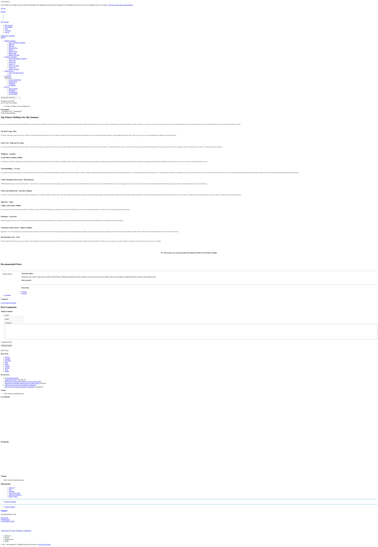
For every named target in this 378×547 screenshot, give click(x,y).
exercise (23, 291)
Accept (3, 8)
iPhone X (12, 44)
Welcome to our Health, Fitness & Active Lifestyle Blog (22, 383)
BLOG (7, 87)
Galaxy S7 (12, 64)
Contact (4, 511)
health (6, 364)
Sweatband (12, 85)
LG (10, 74)
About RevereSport (11, 380)
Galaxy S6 (12, 67)
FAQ (6, 29)
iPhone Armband (10, 41)
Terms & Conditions (15, 495)
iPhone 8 (11, 46)
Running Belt (13, 81)
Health (7, 371)
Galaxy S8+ (12, 62)
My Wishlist (8, 27)
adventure (8, 295)
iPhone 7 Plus (13, 51)
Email (7, 319)
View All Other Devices (16, 73)
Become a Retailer (10, 502)
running (7, 366)
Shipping (11, 491)
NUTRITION (13, 92)
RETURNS (4, 518)
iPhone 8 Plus (13, 48)
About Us (12, 488)
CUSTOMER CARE (7, 521)
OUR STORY (13, 89)
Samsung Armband (11, 57)
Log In (7, 32)
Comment (8, 323)
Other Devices (9, 71)
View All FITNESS (15, 80)
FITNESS (8, 76)
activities (24, 293)
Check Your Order (14, 493)
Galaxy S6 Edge (14, 69)
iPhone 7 (11, 50)
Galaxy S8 (12, 60)
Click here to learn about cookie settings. (120, 5)
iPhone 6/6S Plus (14, 55)
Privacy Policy (13, 496)
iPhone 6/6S (12, 53)
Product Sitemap (10, 507)
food (6, 362)
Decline (3, 12)
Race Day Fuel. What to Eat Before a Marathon (19, 387)
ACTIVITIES (13, 94)
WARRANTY (5, 519)
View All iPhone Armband (17, 42)
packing (7, 368)
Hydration (12, 83)
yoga (6, 369)
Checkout (8, 30)
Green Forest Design (44, 544)
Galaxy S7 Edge (14, 66)
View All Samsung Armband (18, 58)
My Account (9, 25)
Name (7, 315)
